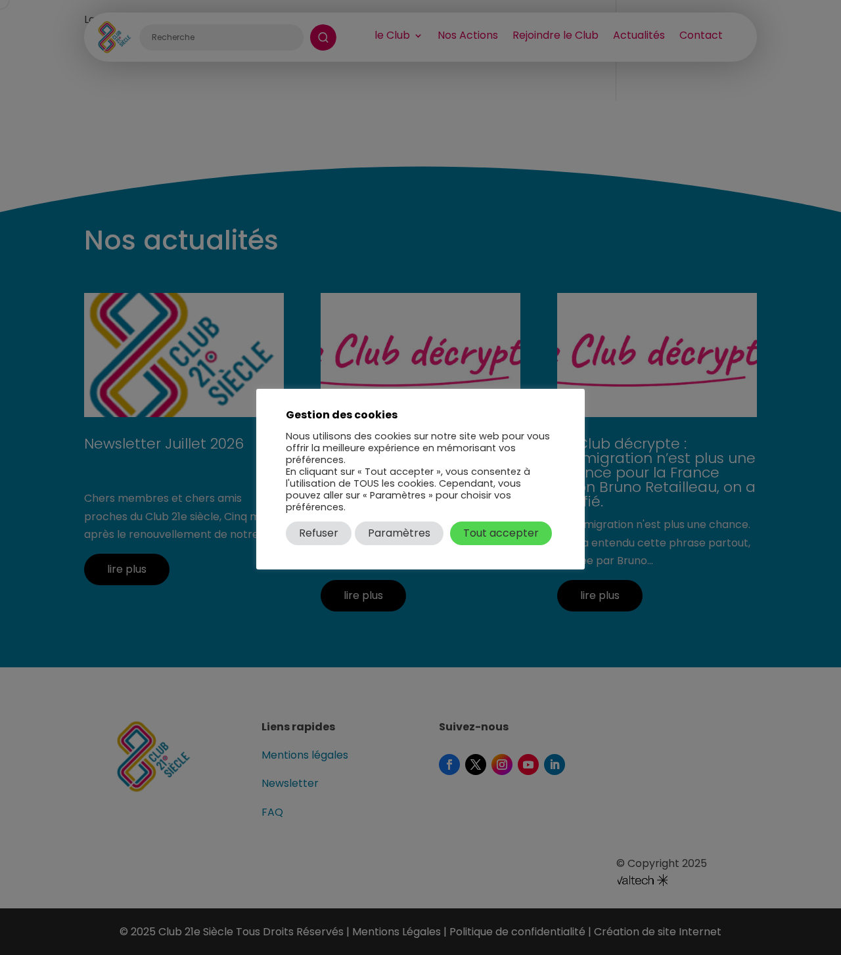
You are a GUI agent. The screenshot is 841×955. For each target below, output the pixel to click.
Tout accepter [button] (501, 533)
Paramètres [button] (399, 533)
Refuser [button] (318, 533)
